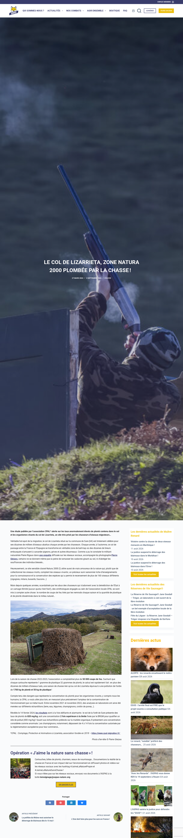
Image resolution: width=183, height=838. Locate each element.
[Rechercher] (139, 11)
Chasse (107, 278)
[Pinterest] (60, 802)
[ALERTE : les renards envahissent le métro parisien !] (152, 659)
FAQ (125, 10)
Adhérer (150, 11)
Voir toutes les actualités (144, 574)
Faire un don (166, 11)
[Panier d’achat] (133, 11)
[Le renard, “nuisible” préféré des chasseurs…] (152, 727)
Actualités (53, 10)
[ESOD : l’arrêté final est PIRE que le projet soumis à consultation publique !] (152, 691)
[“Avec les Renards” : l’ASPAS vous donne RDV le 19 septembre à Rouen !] (152, 759)
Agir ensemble (95, 10)
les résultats (41, 713)
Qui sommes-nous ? (33, 10)
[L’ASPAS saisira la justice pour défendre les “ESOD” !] (152, 795)
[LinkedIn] (71, 802)
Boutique (114, 10)
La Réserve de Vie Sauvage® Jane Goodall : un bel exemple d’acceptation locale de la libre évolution (151, 608)
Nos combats (73, 10)
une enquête (45, 555)
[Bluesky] (82, 802)
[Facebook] (50, 802)
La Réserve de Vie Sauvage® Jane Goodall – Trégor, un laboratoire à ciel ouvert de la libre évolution (151, 598)
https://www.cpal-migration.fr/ (106, 733)
